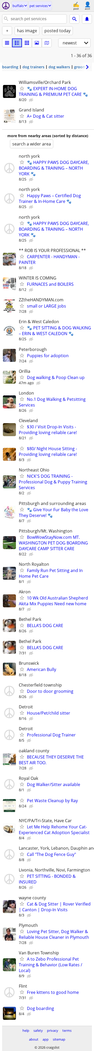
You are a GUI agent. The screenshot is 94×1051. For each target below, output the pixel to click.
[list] (7, 42)
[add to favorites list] (22, 88)
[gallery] (37, 42)
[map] (47, 42)
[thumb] (17, 42)
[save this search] (87, 19)
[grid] (27, 42)
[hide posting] (31, 100)
